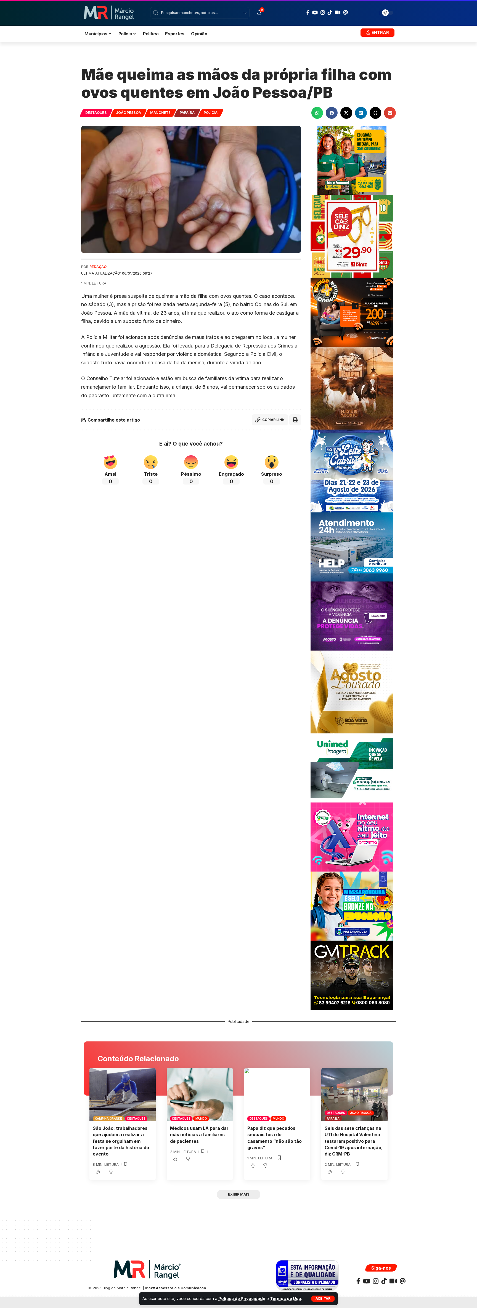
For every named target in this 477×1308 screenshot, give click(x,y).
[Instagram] (322, 12)
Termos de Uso (285, 1298)
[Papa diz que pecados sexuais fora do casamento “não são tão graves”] (277, 1094)
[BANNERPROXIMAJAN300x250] (352, 836)
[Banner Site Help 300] (352, 546)
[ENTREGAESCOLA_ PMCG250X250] (351, 160)
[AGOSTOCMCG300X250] (352, 616)
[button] (323, 1299)
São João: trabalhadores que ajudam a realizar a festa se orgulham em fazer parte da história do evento (121, 1141)
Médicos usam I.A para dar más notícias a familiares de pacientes (199, 1134)
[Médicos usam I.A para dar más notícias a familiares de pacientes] (200, 1094)
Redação (98, 267)
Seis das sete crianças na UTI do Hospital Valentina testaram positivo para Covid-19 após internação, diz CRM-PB (354, 1141)
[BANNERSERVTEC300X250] (352, 312)
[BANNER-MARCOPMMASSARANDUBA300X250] (352, 906)
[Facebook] (308, 12)
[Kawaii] (337, 12)
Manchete (160, 112)
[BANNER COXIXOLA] (352, 470)
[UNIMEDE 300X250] (352, 767)
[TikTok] (329, 12)
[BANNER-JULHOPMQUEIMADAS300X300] (352, 388)
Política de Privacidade (241, 1298)
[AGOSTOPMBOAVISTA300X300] (352, 691)
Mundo (201, 1118)
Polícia (211, 112)
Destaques (96, 112)
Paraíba (187, 112)
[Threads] (345, 12)
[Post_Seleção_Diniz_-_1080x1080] (352, 236)
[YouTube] (315, 12)
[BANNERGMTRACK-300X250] (352, 975)
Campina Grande (108, 1118)
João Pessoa (128, 112)
